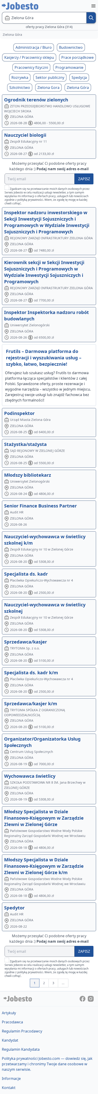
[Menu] (93, 6)
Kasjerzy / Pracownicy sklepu (29, 57)
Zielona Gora (48, 87)
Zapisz (84, 178)
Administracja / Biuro (33, 47)
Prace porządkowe (77, 57)
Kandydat (10, 1040)
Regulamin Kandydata (21, 1049)
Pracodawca (12, 1021)
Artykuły (9, 1012)
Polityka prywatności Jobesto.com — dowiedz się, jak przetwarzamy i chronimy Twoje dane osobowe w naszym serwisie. (47, 1064)
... (63, 983)
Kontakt (8, 1087)
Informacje (11, 1078)
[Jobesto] (20, 6)
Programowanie (69, 67)
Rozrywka (19, 77)
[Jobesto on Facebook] (83, 998)
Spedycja (79, 77)
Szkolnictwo (19, 87)
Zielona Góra (78, 87)
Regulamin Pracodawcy (22, 1031)
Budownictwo (71, 47)
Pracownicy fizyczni (31, 67)
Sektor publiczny (50, 77)
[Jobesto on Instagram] (90, 998)
